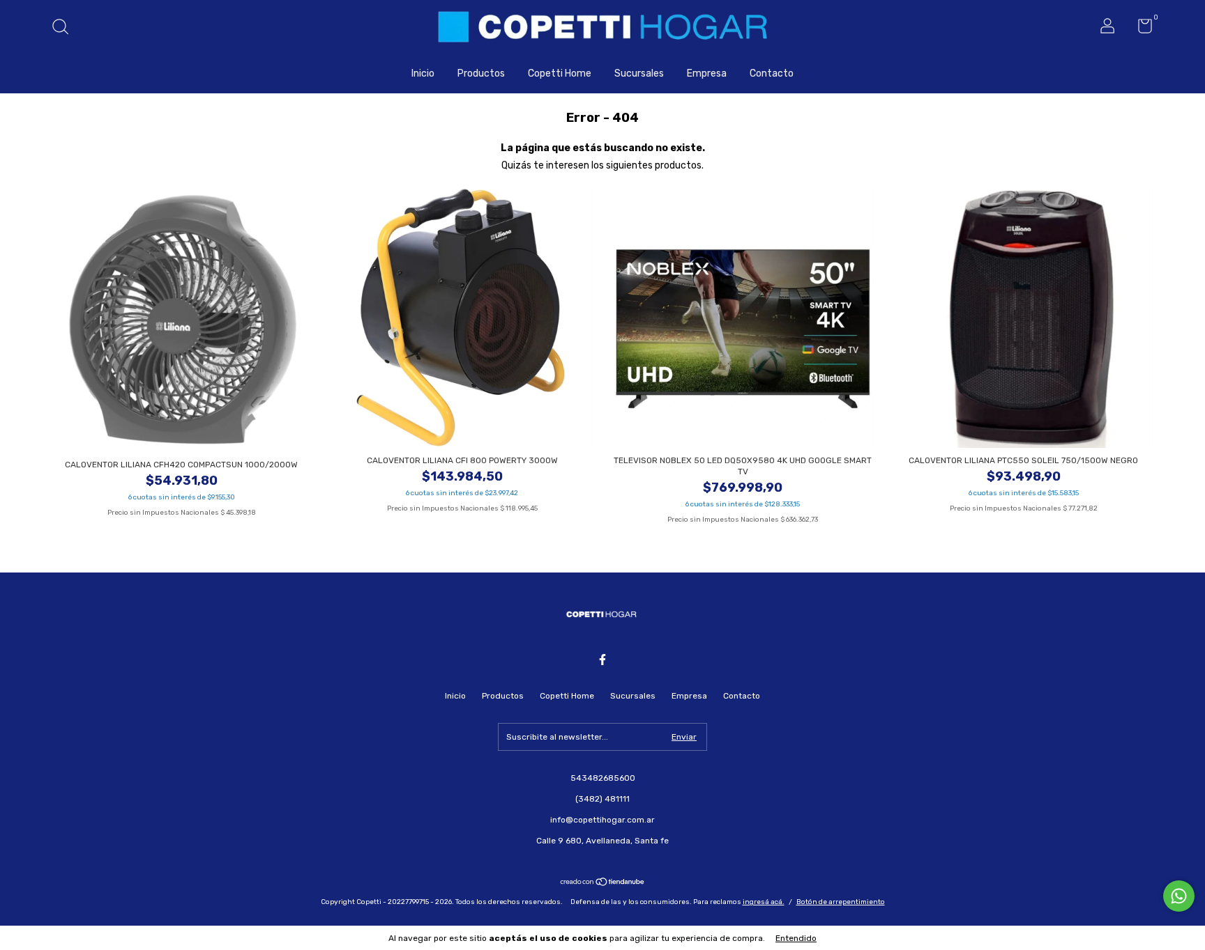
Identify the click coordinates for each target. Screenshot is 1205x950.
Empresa (707, 73)
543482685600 (602, 778)
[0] (1139, 29)
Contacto (772, 73)
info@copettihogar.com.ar (602, 820)
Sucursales (639, 73)
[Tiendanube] (602, 883)
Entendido (796, 938)
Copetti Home (559, 73)
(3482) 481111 (602, 799)
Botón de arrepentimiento (840, 902)
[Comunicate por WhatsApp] (1179, 896)
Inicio (422, 73)
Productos (481, 73)
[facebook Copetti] (602, 659)
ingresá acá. (764, 902)
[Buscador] (65, 28)
